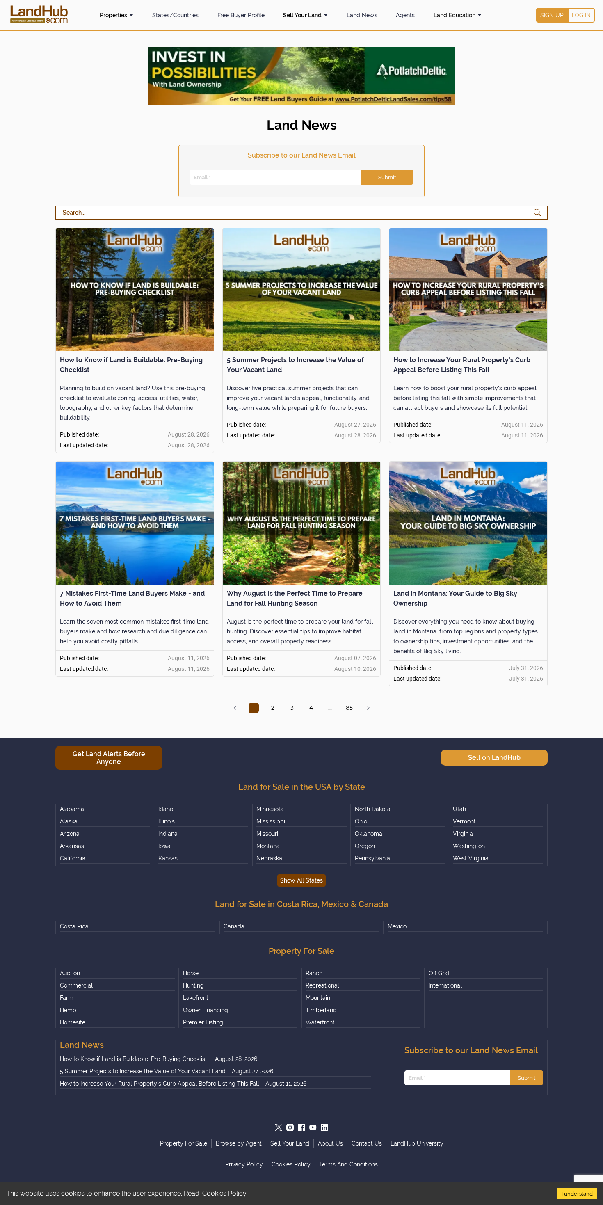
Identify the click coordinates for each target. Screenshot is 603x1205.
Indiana (168, 833)
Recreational (322, 985)
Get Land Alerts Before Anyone (109, 758)
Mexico (397, 926)
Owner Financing (205, 1010)
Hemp (68, 1010)
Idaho (165, 809)
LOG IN (581, 15)
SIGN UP (552, 15)
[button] (235, 707)
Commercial (76, 985)
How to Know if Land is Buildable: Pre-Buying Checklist (134, 1059)
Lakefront (195, 998)
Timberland (321, 1010)
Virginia (463, 833)
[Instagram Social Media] (290, 1127)
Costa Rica (74, 926)
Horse (191, 973)
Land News (362, 15)
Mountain (318, 998)
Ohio (361, 821)
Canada (234, 926)
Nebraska (269, 858)
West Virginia (471, 858)
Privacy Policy (244, 1164)
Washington (469, 846)
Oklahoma (368, 833)
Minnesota (270, 809)
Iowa (164, 846)
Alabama (72, 809)
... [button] (330, 707)
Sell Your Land (302, 15)
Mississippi (270, 821)
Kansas (168, 858)
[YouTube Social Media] (313, 1127)
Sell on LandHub (494, 757)
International (445, 985)
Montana (268, 846)
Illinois (166, 821)
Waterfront (320, 1022)
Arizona (70, 833)
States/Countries (175, 15)
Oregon (365, 846)
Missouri (267, 833)
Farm (66, 998)
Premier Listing (203, 1022)
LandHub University (417, 1143)
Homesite (72, 1022)
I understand (577, 1193)
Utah (459, 809)
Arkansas (72, 846)
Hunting (193, 985)
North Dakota (373, 809)
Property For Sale (183, 1143)
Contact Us (367, 1143)
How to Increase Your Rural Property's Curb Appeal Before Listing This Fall (159, 1083)
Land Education (454, 15)
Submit (387, 177)
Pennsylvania (372, 858)
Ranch (314, 973)
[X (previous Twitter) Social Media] (278, 1127)
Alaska (69, 821)
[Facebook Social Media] (301, 1127)
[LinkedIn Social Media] (324, 1127)
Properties (113, 15)
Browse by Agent (239, 1143)
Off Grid (439, 973)
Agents (405, 15)
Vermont (464, 821)
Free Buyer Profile (241, 15)
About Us (330, 1143)
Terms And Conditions (348, 1164)
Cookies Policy (224, 1193)
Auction (70, 973)
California (72, 858)
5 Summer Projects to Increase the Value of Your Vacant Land (143, 1071)
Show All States (301, 880)
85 (349, 707)
